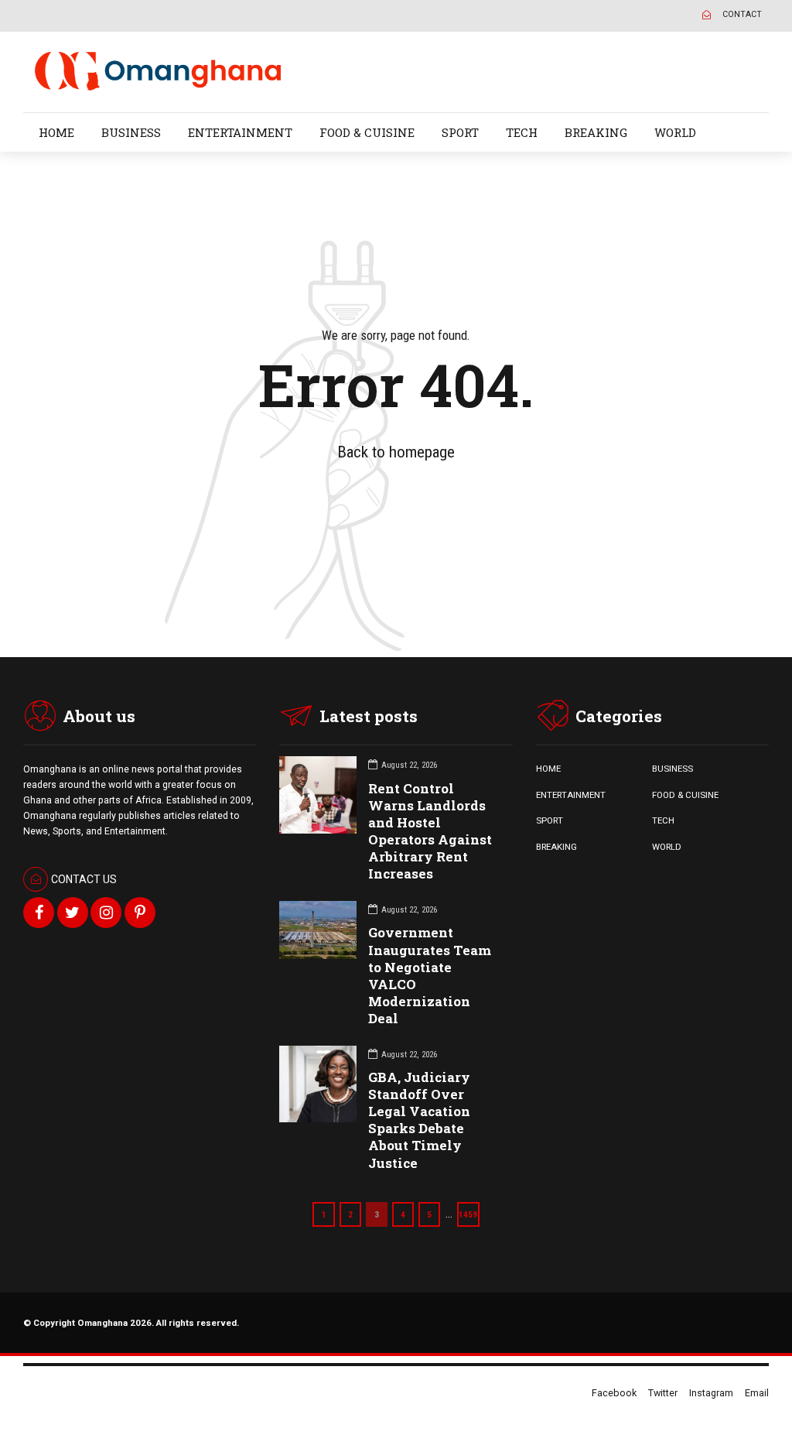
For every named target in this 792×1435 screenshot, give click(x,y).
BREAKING (596, 132)
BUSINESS (131, 132)
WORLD (675, 132)
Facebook (614, 1393)
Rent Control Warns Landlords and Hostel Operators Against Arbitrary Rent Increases (430, 830)
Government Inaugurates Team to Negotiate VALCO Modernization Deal (429, 974)
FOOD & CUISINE (367, 132)
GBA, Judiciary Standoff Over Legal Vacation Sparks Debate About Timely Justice (419, 1119)
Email (757, 1393)
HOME (56, 132)
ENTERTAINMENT (240, 132)
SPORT (460, 132)
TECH (522, 132)
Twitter (663, 1393)
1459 (468, 1214)
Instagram (711, 1393)
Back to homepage (396, 452)
